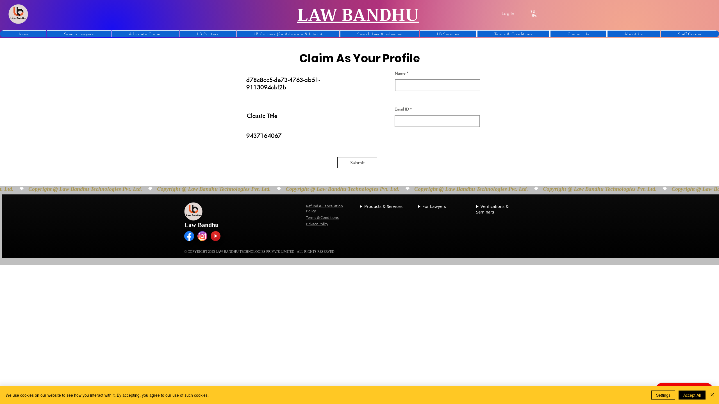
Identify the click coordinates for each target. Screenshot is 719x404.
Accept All (692, 395)
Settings (663, 395)
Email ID (402, 109)
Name (400, 73)
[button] (534, 13)
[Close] (712, 395)
